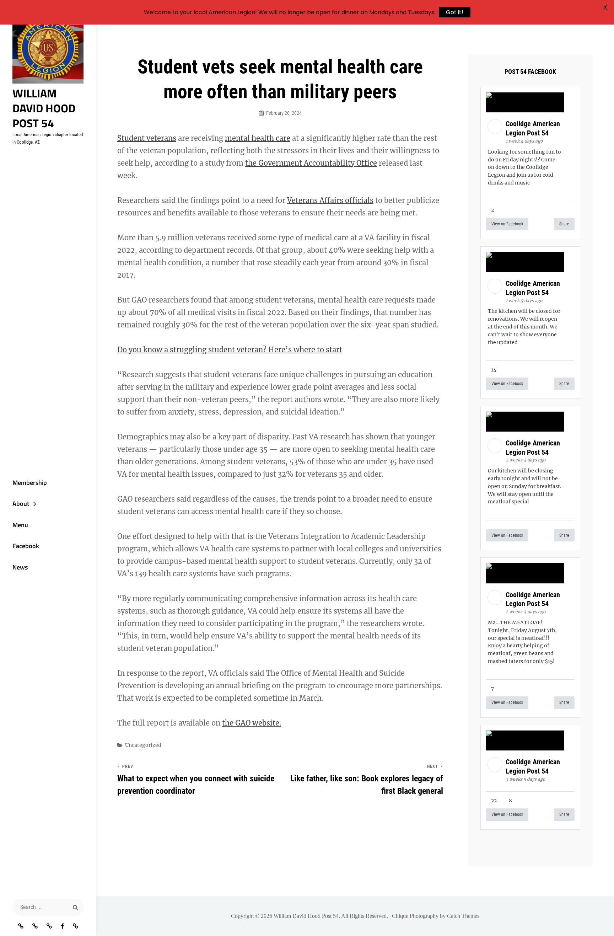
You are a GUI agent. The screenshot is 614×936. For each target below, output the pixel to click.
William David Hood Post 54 (43, 108)
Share (564, 223)
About (20, 503)
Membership (29, 482)
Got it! (454, 12)
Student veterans (146, 138)
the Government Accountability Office (311, 163)
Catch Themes (463, 916)
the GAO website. (251, 722)
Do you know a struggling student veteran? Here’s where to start (229, 349)
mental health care (257, 138)
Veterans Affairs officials (330, 200)
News (20, 567)
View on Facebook (507, 223)
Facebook (25, 546)
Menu (20, 525)
